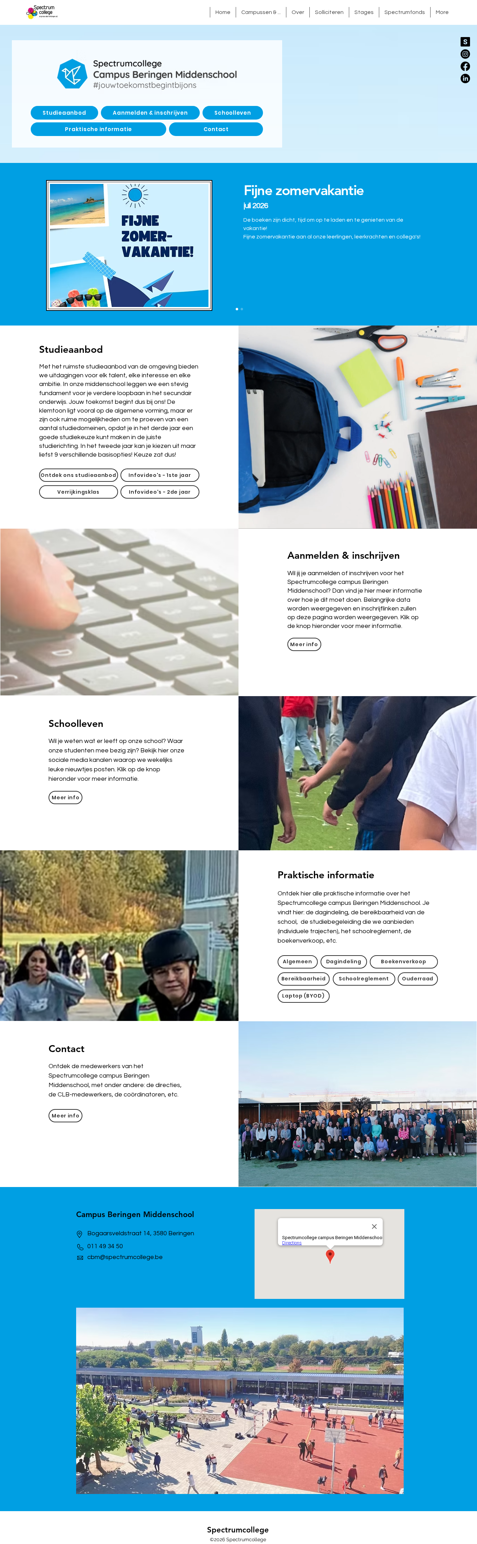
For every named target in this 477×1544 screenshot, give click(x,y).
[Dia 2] (242, 309)
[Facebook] (465, 66)
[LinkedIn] (465, 78)
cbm (93, 1257)
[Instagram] (465, 54)
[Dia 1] (237, 309)
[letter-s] (465, 42)
